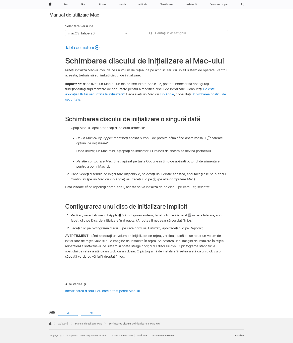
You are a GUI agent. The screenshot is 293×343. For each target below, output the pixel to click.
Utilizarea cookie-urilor (163, 335)
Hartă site (142, 335)
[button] (243, 4)
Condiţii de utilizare (122, 335)
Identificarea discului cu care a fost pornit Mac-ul (102, 291)
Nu (91, 312)
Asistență (63, 323)
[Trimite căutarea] (151, 33)
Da (68, 312)
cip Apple (167, 94)
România (239, 335)
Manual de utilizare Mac (74, 15)
